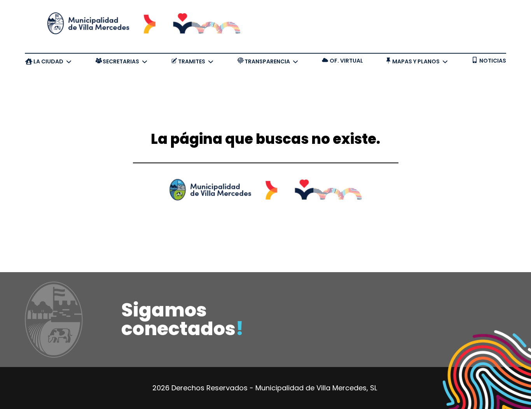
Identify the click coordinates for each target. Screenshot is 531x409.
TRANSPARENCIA (267, 61)
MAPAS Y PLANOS (416, 61)
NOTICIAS (492, 61)
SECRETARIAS (121, 61)
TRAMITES (191, 61)
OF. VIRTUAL (346, 61)
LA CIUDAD (48, 61)
